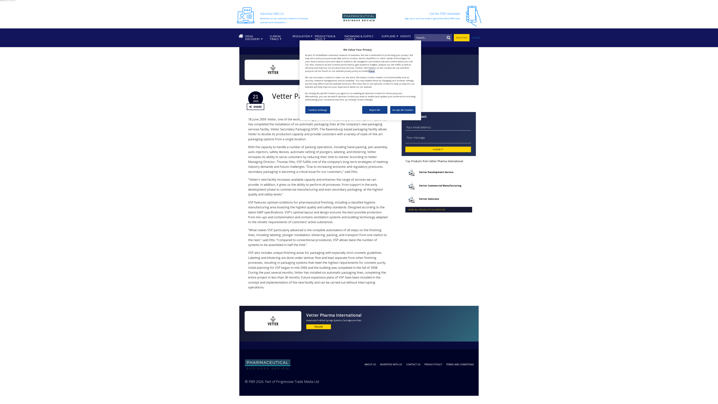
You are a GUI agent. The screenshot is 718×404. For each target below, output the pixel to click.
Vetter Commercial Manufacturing (440, 185)
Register (461, 37)
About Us (370, 364)
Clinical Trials (275, 37)
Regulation (301, 36)
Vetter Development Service (436, 172)
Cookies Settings (317, 109)
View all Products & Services (426, 209)
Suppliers (388, 36)
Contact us (413, 364)
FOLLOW (318, 326)
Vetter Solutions (429, 199)
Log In (476, 37)
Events (405, 36)
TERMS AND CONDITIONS (460, 364)
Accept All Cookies (402, 109)
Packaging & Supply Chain (358, 37)
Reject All (374, 109)
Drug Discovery (252, 37)
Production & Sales (325, 37)
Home (241, 36)
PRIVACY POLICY (433, 364)
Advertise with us (391, 364)
